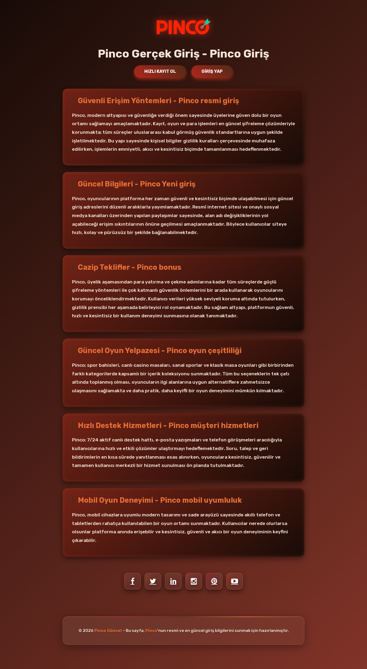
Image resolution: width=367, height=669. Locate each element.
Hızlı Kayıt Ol (160, 71)
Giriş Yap (212, 71)
